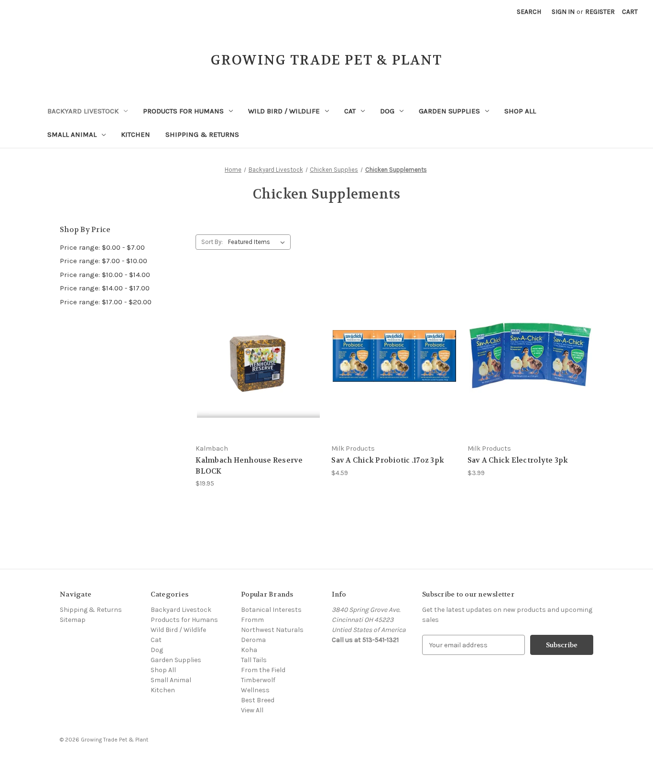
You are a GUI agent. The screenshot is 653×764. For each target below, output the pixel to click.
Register (600, 12)
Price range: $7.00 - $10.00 (103, 260)
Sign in (563, 12)
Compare (255, 356)
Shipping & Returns (202, 134)
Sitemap (73, 620)
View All (252, 710)
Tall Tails (254, 660)
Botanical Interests (271, 610)
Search (529, 12)
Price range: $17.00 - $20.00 (106, 302)
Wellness (255, 690)
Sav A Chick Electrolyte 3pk (518, 460)
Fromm (252, 620)
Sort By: (212, 241)
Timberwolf (258, 680)
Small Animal (72, 134)
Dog (387, 111)
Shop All (520, 111)
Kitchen (135, 134)
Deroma (253, 640)
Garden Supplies (449, 111)
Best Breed (257, 700)
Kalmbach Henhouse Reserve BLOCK (249, 465)
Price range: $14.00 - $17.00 (105, 288)
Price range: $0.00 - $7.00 (102, 247)
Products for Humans (183, 111)
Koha (249, 650)
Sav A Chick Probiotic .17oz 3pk (387, 460)
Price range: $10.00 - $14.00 (105, 274)
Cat (350, 111)
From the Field (263, 670)
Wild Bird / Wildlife (284, 111)
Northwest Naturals (272, 630)
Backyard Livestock (83, 111)
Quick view (257, 338)
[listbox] (258, 242)
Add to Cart (258, 373)
